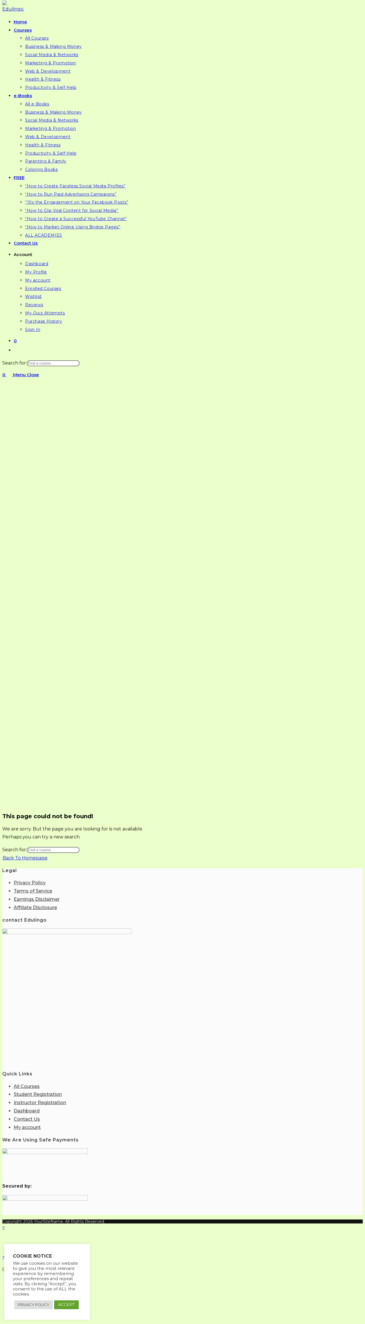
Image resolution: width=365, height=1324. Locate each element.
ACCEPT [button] (66, 1304)
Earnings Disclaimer (37, 899)
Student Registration (38, 1094)
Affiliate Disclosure (35, 907)
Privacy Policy (30, 882)
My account (27, 1127)
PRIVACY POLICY (33, 1304)
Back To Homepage (25, 858)
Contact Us (27, 1119)
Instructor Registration (40, 1102)
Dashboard (27, 1111)
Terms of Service (33, 891)
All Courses (27, 1086)
